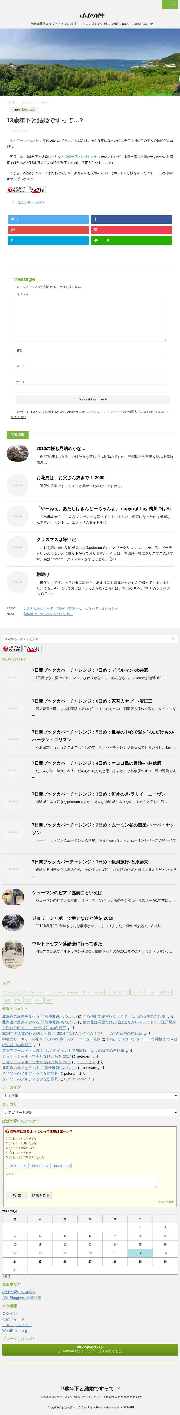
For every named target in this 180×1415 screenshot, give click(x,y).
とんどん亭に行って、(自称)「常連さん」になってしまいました (71, 608)
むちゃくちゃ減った (24, 1138)
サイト (20, 382)
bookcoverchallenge (63, 992)
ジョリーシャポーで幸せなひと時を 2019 (72, 918)
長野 (49, 1000)
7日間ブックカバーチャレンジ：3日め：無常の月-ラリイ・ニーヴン (99, 794)
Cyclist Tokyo (75, 1079)
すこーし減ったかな (24, 1143)
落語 (28, 1000)
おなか (98, 992)
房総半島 (165, 992)
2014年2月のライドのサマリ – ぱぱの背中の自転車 (99, 1033)
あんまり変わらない (24, 1147)
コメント (22, 294)
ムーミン (138, 992)
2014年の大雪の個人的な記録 (26, 1033)
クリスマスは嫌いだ (56, 539)
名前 (19, 350)
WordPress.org (14, 1331)
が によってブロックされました (90, 1349)
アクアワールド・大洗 (21, 1051)
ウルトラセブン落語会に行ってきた (67, 943)
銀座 (38, 1000)
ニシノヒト (86, 1062)
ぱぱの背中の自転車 (19, 1292)
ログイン (9, 1314)
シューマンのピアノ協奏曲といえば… (69, 892)
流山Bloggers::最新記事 (21, 1298)
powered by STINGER (121, 1407)
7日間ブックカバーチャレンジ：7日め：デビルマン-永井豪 (90, 670)
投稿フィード (13, 1319)
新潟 (7, 1000)
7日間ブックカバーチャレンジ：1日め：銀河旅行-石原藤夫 (90, 861)
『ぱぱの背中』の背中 (30, 202)
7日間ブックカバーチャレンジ (23, 992)
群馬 (17, 1000)
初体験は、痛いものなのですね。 (48, 614)
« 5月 (6, 1277)
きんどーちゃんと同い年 (28, 140)
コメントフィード (17, 1325)
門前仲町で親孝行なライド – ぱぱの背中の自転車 (124, 1016)
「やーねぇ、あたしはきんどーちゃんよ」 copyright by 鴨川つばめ (103, 508)
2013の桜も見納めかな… (61, 448)
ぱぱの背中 (92, 15)
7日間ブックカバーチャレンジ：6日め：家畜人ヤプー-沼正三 (92, 701)
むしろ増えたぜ (22, 1152)
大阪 (151, 992)
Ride (86, 992)
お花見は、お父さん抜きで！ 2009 (70, 477)
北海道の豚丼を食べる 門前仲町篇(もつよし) (39, 1016)
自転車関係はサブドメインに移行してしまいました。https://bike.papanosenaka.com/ (91, 1397)
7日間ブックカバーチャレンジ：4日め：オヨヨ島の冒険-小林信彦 (96, 763)
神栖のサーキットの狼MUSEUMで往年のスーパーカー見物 (51, 1039)
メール (20, 366)
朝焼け (43, 574)
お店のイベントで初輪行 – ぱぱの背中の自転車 (84, 1051)
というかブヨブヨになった (28, 1157)
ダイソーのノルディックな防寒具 (30, 1073)
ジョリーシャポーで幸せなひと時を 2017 (36, 1056)
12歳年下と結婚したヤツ (82, 157)
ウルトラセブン (118, 992)
